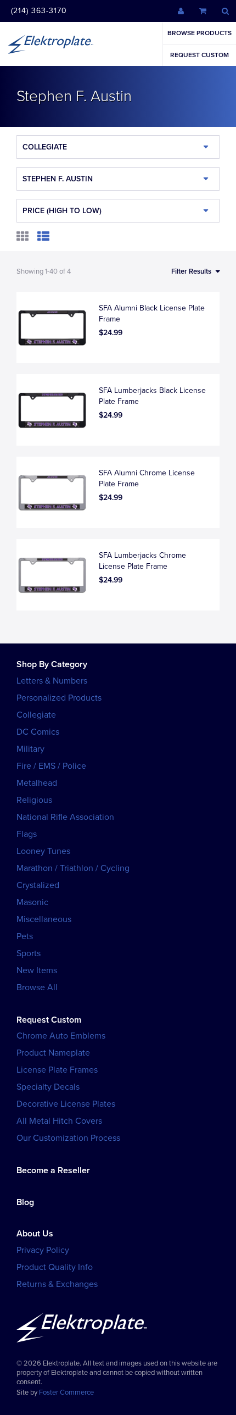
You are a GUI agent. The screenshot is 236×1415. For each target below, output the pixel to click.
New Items (36, 970)
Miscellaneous (43, 919)
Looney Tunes (43, 851)
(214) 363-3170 (39, 10)
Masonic (32, 902)
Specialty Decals (48, 1086)
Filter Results (191, 271)
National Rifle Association (65, 817)
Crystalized (37, 885)
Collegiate (45, 147)
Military (30, 748)
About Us (34, 1233)
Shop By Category (51, 664)
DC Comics (37, 731)
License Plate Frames (57, 1069)
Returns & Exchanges (57, 1284)
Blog (25, 1202)
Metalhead (36, 783)
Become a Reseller (53, 1170)
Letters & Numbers (51, 680)
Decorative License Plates (65, 1103)
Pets (24, 936)
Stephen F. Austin (58, 179)
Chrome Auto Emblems (60, 1035)
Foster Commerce (66, 1392)
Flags (26, 834)
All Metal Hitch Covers (59, 1121)
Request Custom (199, 55)
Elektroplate (50, 44)
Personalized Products (59, 697)
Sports (28, 953)
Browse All (37, 987)
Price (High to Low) (62, 210)
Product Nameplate (53, 1052)
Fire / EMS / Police (51, 766)
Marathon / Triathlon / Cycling (73, 868)
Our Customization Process (68, 1138)
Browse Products (199, 33)
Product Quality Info (54, 1267)
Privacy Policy (42, 1250)
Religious (34, 800)
